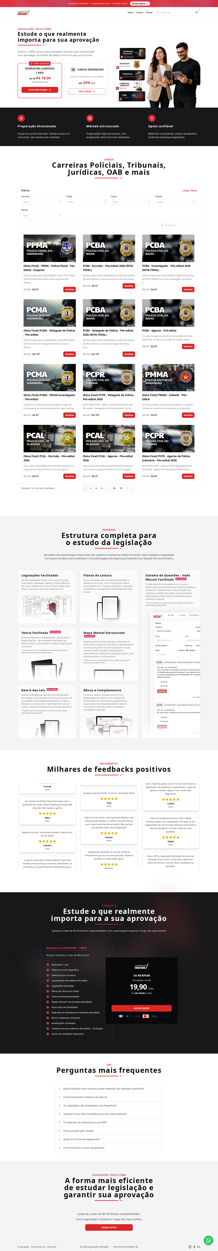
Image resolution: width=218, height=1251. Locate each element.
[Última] (133, 488)
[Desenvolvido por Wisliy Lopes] (198, 1247)
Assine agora (140, 3)
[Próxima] (127, 488)
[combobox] (41, 202)
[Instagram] (189, 1246)
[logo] (24, 12)
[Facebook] (194, 1246)
